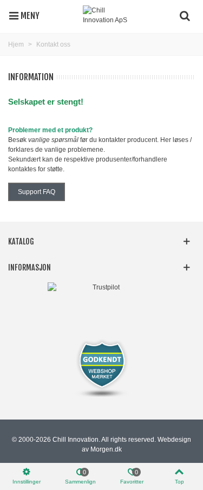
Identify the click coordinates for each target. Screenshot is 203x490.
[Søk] (184, 15)
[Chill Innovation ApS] (107, 15)
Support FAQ (36, 192)
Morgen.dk (106, 449)
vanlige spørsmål (53, 140)
